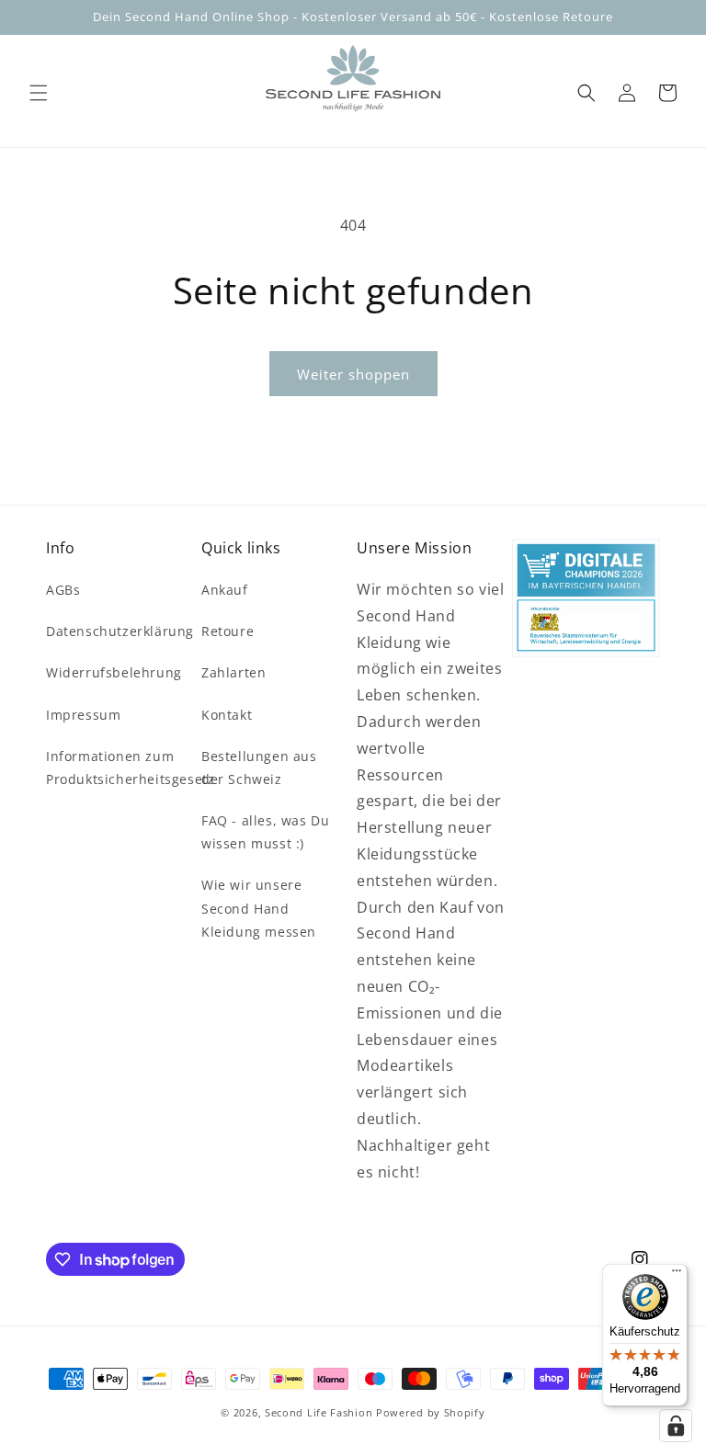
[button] (38, 93)
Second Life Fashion (318, 1412)
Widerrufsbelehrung (114, 672)
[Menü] (677, 1275)
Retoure (227, 631)
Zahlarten (233, 672)
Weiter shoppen (353, 374)
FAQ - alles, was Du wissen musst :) (265, 832)
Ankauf (224, 589)
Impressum (83, 714)
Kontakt (226, 714)
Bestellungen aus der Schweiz (259, 767)
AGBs (63, 589)
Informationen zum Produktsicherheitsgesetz (130, 767)
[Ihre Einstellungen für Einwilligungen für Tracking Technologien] (675, 1425)
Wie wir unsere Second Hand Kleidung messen (258, 907)
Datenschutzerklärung (120, 631)
